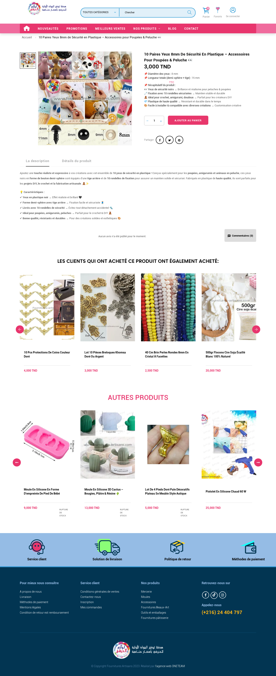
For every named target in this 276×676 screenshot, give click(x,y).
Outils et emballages (153, 612)
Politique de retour (177, 559)
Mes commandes (91, 607)
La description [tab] (37, 161)
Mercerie (146, 591)
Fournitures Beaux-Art (155, 607)
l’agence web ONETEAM (170, 666)
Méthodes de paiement (248, 559)
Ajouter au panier (188, 120)
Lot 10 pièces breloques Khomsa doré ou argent (105, 354)
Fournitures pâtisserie (154, 617)
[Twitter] (214, 595)
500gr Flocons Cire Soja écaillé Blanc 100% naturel (225, 354)
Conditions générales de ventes (99, 591)
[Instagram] (222, 595)
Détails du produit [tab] (77, 161)
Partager (159, 140)
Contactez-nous (90, 596)
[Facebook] (205, 595)
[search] (189, 12)
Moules (145, 596)
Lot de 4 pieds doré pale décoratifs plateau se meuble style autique (167, 491)
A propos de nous (31, 591)
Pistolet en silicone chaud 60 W (226, 491)
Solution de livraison (107, 559)
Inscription (87, 602)
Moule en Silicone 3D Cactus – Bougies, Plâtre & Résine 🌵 (103, 491)
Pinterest (179, 140)
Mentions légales (30, 607)
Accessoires (148, 602)
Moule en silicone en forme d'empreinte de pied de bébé (42, 491)
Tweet (169, 140)
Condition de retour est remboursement (44, 612)
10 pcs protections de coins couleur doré (47, 354)
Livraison (25, 596)
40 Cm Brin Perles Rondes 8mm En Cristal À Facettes (167, 354)
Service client (36, 559)
